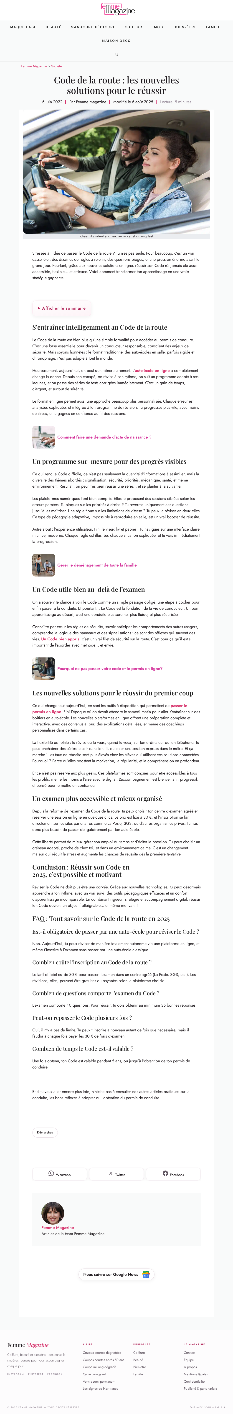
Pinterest (35, 1374)
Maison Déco (116, 41)
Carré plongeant (94, 1374)
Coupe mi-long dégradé (99, 1366)
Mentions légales (196, 1374)
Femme (27, 1344)
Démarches (45, 1132)
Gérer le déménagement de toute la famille (97, 565)
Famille (214, 27)
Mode (160, 27)
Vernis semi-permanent (99, 1381)
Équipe (189, 1359)
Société (56, 66)
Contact (189, 1352)
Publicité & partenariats (200, 1388)
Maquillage (23, 27)
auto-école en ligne (152, 371)
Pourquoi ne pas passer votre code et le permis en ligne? (110, 669)
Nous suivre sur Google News (111, 1274)
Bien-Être (186, 27)
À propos (190, 1366)
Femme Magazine (34, 66)
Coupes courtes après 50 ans (103, 1359)
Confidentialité (194, 1381)
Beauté (54, 27)
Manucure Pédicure (93, 27)
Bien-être (139, 1366)
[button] (116, 54)
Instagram (15, 1374)
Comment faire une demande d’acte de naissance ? (104, 437)
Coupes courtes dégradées (102, 1352)
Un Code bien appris (60, 639)
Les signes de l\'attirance (100, 1388)
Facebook (55, 1374)
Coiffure (135, 27)
